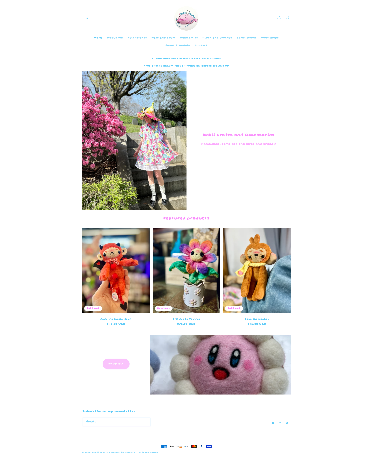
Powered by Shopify (122, 452)
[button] (86, 17)
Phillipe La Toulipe (186, 319)
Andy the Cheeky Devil (116, 319)
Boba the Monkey (257, 319)
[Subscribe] (146, 422)
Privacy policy (148, 452)
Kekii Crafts (100, 452)
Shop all (116, 364)
